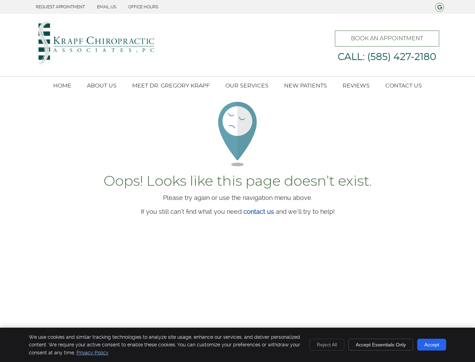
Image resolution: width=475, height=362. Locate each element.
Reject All (327, 344)
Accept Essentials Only (381, 344)
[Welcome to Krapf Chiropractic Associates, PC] (95, 63)
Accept (431, 344)
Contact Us (403, 86)
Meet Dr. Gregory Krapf (171, 86)
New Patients (305, 86)
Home (62, 86)
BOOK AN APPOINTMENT (387, 38)
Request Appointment (60, 7)
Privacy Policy (92, 352)
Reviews (356, 86)
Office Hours (143, 7)
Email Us (106, 7)
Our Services (246, 86)
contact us (258, 211)
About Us (101, 86)
